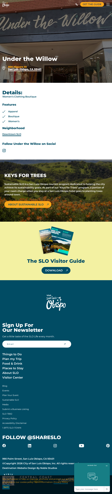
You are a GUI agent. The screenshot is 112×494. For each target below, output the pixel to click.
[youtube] (81, 445)
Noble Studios (48, 468)
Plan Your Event (10, 395)
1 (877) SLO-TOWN (11, 427)
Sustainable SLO (10, 400)
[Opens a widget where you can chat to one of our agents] (92, 477)
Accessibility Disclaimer (14, 423)
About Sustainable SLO (26, 204)
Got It (6, 487)
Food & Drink (12, 363)
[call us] (77, 4)
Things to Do (12, 354)
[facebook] (4, 445)
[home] (5, 4)
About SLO (10, 373)
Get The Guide (92, 4)
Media (5, 404)
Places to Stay (12, 368)
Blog (4, 386)
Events (5, 390)
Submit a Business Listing (15, 409)
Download (54, 270)
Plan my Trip (12, 359)
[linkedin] (29, 445)
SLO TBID (7, 414)
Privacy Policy (9, 418)
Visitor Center (12, 377)
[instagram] (4, 150)
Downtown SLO (11, 134)
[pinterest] (108, 445)
